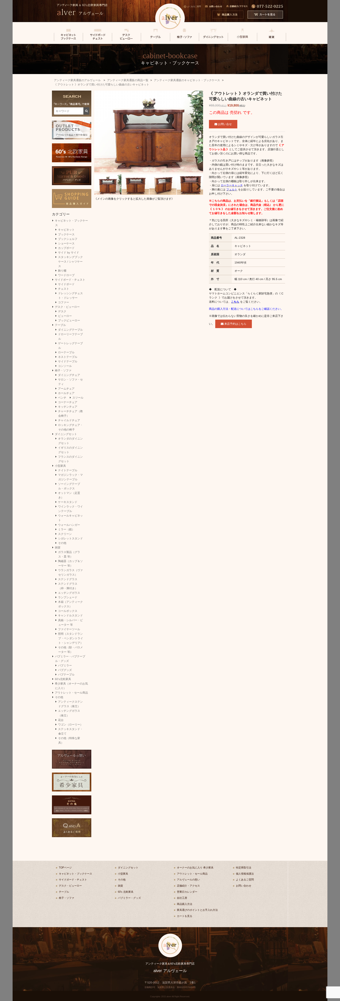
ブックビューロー (69, 320)
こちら (235, 301)
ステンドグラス (67, 579)
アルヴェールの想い (188, 879)
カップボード (66, 248)
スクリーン (65, 533)
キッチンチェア (67, 406)
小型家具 (60, 465)
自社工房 (182, 897)
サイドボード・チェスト (70, 279)
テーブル (60, 325)
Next (197, 132)
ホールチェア (66, 393)
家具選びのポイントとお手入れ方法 (197, 909)
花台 (61, 720)
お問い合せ (224, 124)
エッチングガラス (69, 592)
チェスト (63, 288)
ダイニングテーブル (70, 329)
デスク (62, 311)
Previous (100, 132)
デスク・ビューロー (67, 306)
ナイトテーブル (67, 470)
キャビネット (66, 229)
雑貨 (57, 547)
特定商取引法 (243, 867)
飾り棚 (62, 270)
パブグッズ (65, 670)
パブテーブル (66, 674)
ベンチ (62, 397)
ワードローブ (66, 275)
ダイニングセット (66, 434)
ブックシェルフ (67, 238)
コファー (63, 302)
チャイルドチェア (69, 420)
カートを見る (184, 916)
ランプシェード (67, 597)
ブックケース (66, 234)
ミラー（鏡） (66, 529)
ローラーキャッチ (232, 185)
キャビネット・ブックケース (75, 873)
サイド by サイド (68, 252)
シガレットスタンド (70, 538)
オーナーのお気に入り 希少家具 (195, 867)
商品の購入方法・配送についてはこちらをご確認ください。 (246, 308)
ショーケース (66, 243)
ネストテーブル (67, 356)
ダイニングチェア (69, 375)
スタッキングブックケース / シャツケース (70, 261)
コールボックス (67, 610)
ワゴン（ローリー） (70, 724)
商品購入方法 (184, 904)
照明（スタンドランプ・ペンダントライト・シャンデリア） (70, 638)
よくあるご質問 (194, 6)
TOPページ (65, 867)
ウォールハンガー (69, 524)
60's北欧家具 (63, 679)
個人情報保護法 (245, 873)
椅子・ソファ (63, 370)
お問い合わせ (243, 885)
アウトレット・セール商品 (71, 692)
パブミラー (65, 665)
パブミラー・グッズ (129, 897)
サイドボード (66, 284)
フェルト (231, 189)
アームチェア (66, 388)
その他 (62, 543)
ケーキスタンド (67, 502)
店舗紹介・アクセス (188, 885)
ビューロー (65, 315)
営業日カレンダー (187, 891)
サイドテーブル (67, 361)
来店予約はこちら (235, 323)
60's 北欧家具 (125, 891)
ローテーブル (66, 352)
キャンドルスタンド (70, 615)
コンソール (65, 365)
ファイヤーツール (69, 629)
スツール (77, 397)
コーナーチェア (67, 402)
